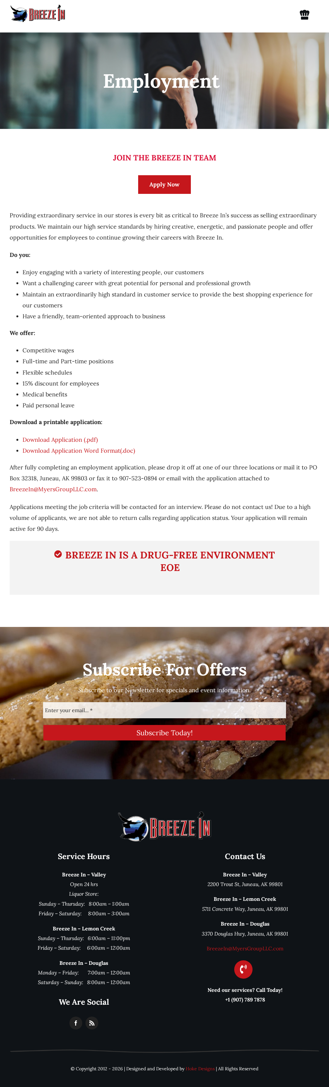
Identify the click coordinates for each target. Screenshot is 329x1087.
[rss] (91, 1023)
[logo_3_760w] (37, 7)
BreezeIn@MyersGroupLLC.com (53, 489)
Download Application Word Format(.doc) (78, 450)
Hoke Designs (200, 1069)
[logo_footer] (164, 814)
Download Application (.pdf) (60, 439)
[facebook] (75, 1023)
